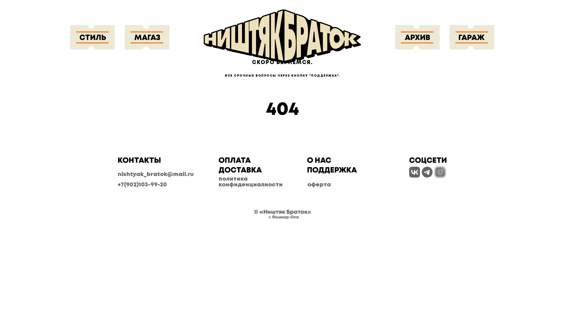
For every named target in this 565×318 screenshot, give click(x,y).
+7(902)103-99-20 (142, 184)
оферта (319, 184)
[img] (282, 37)
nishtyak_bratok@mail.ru (156, 174)
